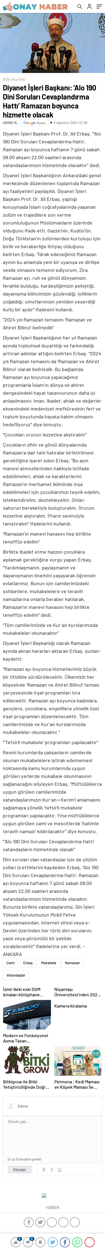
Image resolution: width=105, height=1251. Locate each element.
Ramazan (72, 963)
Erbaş (27, 963)
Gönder (19, 1169)
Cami (10, 963)
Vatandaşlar (15, 975)
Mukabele (48, 963)
